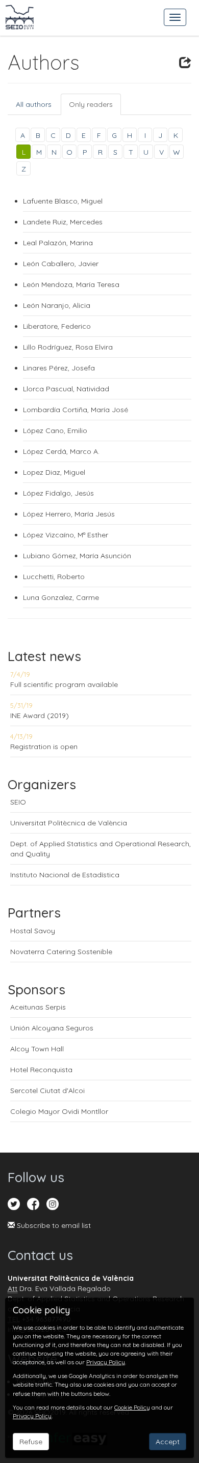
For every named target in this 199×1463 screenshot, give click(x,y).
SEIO (18, 802)
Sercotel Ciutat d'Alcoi (47, 1090)
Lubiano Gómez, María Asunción (77, 555)
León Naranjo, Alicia (56, 305)
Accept (168, 1441)
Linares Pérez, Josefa (59, 367)
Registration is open (44, 746)
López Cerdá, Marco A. (61, 451)
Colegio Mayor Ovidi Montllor (59, 1111)
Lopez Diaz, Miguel (54, 472)
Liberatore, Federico (57, 326)
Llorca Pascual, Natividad (66, 388)
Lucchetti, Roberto (54, 576)
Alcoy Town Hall (37, 1048)
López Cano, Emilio (55, 430)
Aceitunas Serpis (38, 1007)
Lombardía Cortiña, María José (75, 409)
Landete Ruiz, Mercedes (64, 221)
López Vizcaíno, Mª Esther (65, 534)
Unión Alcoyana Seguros (51, 1027)
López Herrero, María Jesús (69, 514)
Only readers (91, 104)
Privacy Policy (105, 1362)
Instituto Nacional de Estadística (64, 874)
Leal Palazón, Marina (58, 242)
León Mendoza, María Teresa (71, 284)
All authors (34, 104)
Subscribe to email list (53, 1225)
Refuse (30, 1441)
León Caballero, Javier (60, 263)
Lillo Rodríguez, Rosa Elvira (68, 347)
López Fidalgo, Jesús (58, 493)
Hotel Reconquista (41, 1069)
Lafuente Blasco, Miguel (63, 201)
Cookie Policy (132, 1407)
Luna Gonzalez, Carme (61, 597)
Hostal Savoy (32, 930)
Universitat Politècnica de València (68, 822)
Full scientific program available (64, 684)
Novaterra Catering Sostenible (61, 951)
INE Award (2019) (39, 715)
